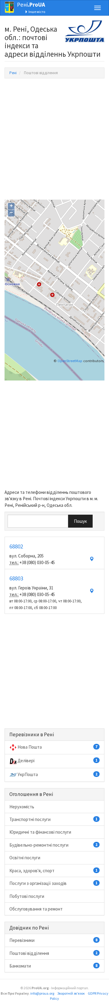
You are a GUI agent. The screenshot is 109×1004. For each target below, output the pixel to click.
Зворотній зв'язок (71, 993)
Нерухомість (21, 807)
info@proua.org (42, 993)
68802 (16, 546)
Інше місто (36, 11)
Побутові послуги (26, 896)
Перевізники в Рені (31, 734)
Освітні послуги (24, 857)
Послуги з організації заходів (53, 883)
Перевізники (53, 940)
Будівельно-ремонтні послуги (53, 845)
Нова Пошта (57, 747)
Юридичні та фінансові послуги (40, 832)
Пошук (80, 521)
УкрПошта (57, 774)
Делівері (57, 760)
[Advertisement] (54, 139)
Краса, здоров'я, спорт (53, 870)
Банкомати (53, 966)
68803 (16, 578)
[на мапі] (92, 559)
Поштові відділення (53, 953)
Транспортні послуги (53, 819)
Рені (31, 4)
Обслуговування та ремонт (36, 909)
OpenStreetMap (70, 360)
